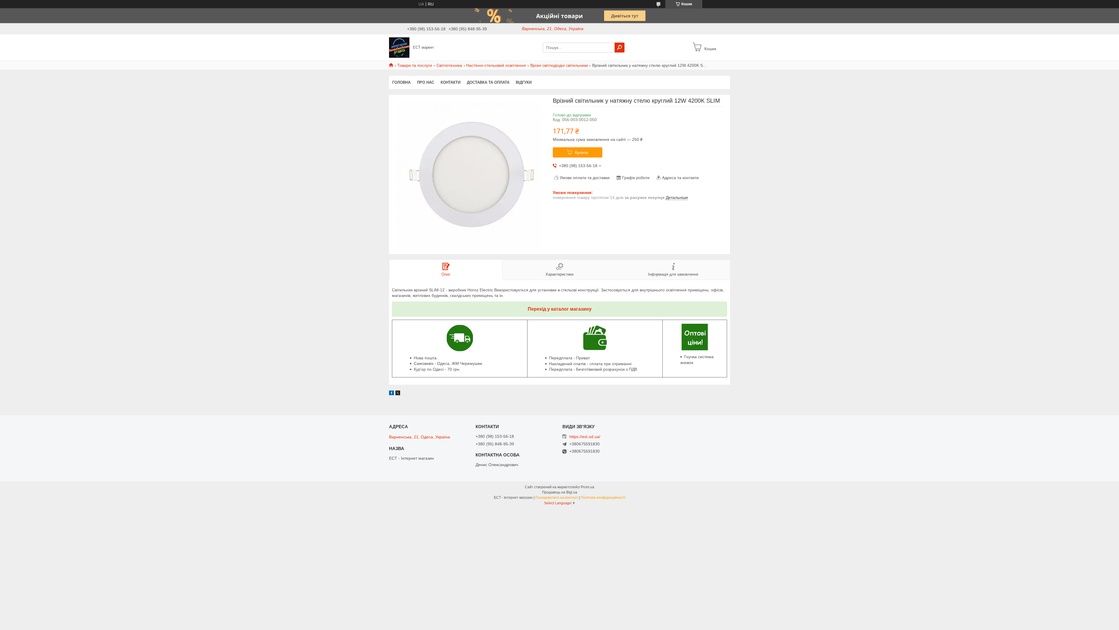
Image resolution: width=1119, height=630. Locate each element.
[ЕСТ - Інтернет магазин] (399, 47)
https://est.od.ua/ (584, 436)
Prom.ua (587, 487)
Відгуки (524, 82)
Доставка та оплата (488, 82)
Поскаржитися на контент (556, 498)
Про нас (425, 82)
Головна (401, 82)
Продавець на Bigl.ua (559, 492)
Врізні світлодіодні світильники (559, 65)
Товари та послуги (414, 65)
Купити (581, 152)
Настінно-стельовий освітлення (496, 65)
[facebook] (391, 393)
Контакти (450, 82)
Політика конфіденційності (603, 498)
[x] (397, 393)
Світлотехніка (449, 65)
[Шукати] (619, 47)
